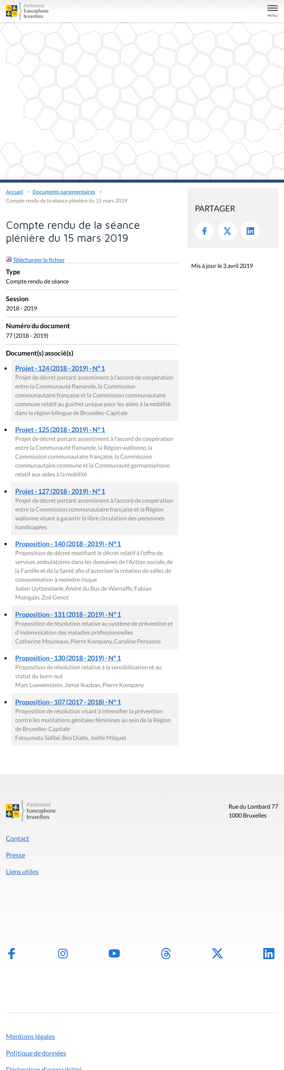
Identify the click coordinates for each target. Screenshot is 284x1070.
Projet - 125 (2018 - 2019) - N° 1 (60, 429)
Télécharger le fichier (39, 259)
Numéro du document (38, 326)
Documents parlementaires (64, 191)
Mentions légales (30, 1036)
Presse (15, 855)
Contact (17, 838)
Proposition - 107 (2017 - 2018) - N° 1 (68, 702)
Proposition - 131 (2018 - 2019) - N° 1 (68, 614)
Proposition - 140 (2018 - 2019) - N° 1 (68, 544)
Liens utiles (22, 871)
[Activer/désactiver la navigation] (272, 11)
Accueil (14, 191)
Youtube (114, 953)
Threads (166, 953)
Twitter (227, 231)
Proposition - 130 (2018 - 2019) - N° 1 (68, 658)
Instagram (62, 953)
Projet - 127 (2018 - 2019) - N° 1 (60, 491)
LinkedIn (250, 231)
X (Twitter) (217, 953)
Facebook (204, 231)
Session (17, 299)
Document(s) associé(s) (39, 353)
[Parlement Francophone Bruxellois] (50, 11)
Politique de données (36, 1053)
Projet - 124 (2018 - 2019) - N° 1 (60, 368)
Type (13, 272)
